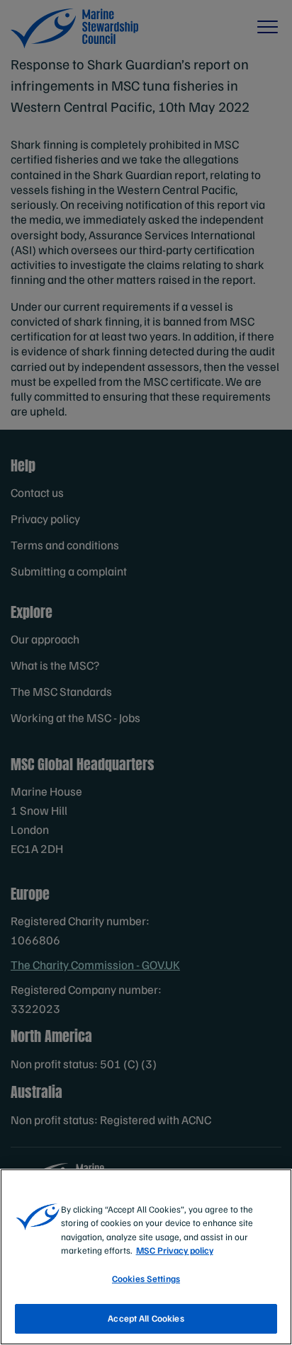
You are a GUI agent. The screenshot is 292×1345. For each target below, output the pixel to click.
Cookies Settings (146, 1278)
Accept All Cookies (146, 1318)
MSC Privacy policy (174, 1250)
